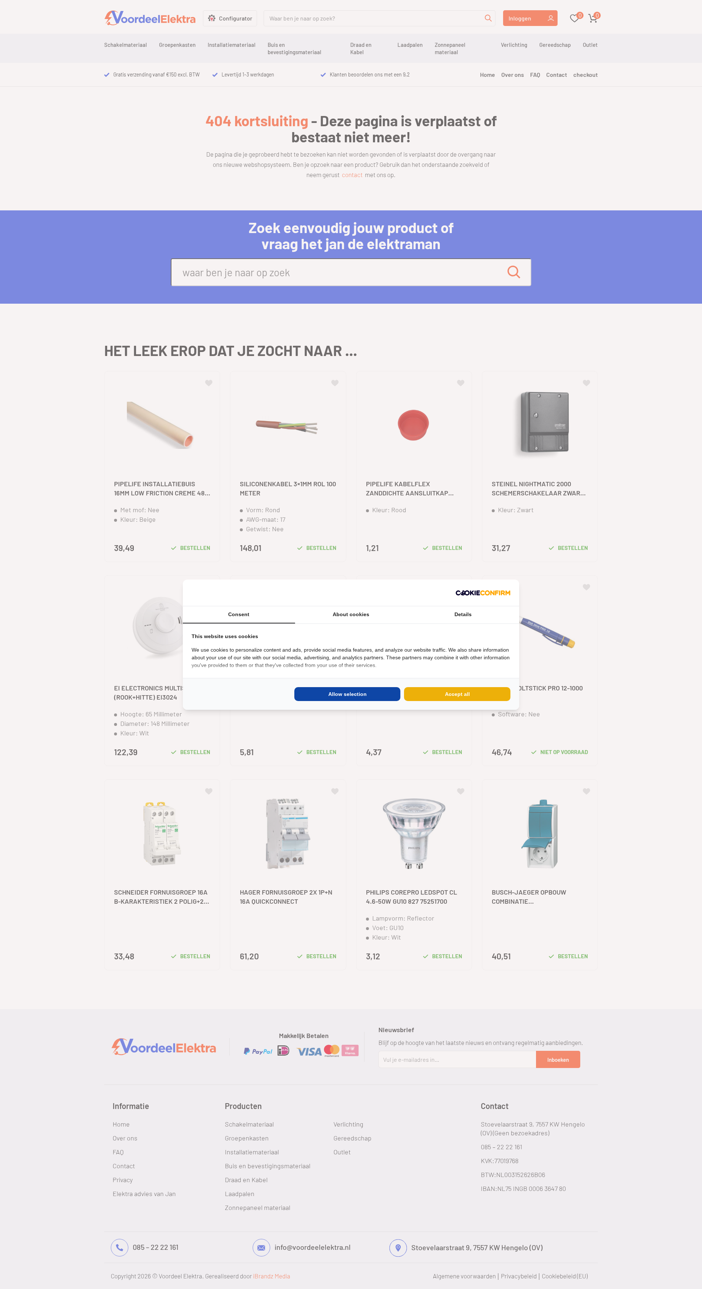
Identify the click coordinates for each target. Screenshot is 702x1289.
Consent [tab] (238, 614)
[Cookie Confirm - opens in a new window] (483, 592)
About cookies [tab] (351, 614)
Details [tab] (463, 614)
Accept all (457, 694)
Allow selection (347, 694)
